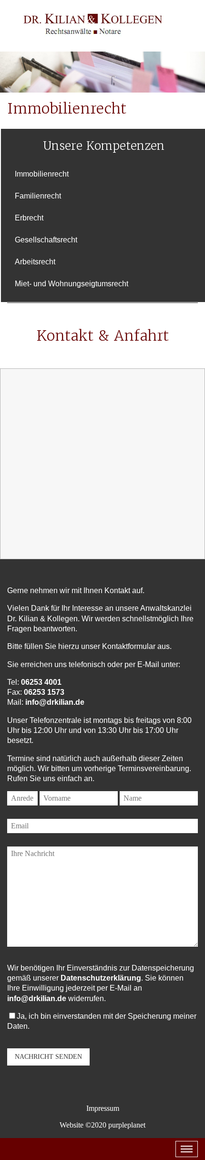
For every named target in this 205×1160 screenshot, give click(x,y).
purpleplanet (126, 1125)
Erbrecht (29, 218)
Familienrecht (38, 196)
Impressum (102, 1108)
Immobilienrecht (42, 174)
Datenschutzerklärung (101, 978)
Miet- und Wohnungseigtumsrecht (71, 284)
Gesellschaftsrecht (46, 240)
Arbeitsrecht (35, 262)
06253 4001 (41, 682)
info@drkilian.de (54, 702)
